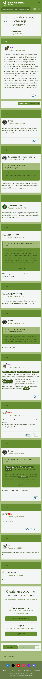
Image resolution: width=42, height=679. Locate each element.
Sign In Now (21, 634)
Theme (5, 671)
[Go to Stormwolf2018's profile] (4, 206)
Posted (17, 50)
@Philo (26, 388)
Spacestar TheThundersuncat (22, 157)
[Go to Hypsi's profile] (4, 122)
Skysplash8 (29, 243)
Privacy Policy (16, 671)
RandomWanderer (11, 332)
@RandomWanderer (23, 372)
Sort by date (34, 104)
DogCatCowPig (10, 168)
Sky (20, 31)
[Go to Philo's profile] (4, 414)
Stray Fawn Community (15, 3)
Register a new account (21, 618)
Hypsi (10, 121)
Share (11, 647)
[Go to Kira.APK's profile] (4, 574)
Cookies (37, 671)
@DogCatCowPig (9, 372)
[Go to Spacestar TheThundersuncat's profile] (4, 158)
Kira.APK (12, 572)
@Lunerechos (7, 381)
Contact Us (28, 671)
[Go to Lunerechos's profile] (4, 236)
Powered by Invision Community (21, 676)
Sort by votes (23, 104)
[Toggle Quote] (6, 165)
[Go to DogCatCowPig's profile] (4, 295)
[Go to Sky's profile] (6, 49)
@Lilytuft (36, 372)
